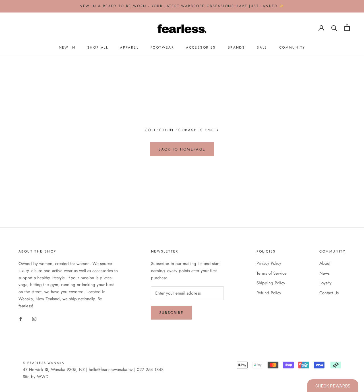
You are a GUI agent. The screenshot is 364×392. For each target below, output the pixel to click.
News (324, 273)
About (324, 263)
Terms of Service (272, 273)
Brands (236, 47)
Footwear (162, 47)
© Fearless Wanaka (43, 362)
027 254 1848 (150, 369)
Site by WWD (35, 377)
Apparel (129, 47)
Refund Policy (269, 293)
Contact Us (329, 293)
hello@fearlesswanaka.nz (111, 369)
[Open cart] (347, 27)
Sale (262, 47)
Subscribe (171, 312)
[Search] (334, 28)
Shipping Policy (271, 283)
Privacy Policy (269, 263)
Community (292, 47)
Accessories (201, 47)
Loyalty (325, 283)
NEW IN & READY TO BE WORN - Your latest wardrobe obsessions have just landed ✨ (182, 6)
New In (67, 47)
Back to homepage (182, 149)
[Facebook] (20, 318)
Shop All (97, 47)
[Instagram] (34, 318)
